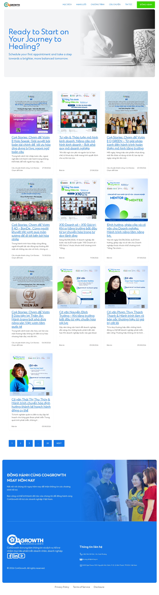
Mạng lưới (81, 4)
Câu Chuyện (114, 4)
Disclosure (99, 587)
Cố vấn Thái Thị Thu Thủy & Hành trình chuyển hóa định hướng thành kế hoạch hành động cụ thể (31, 405)
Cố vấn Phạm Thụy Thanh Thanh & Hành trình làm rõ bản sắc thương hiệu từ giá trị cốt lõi (125, 317)
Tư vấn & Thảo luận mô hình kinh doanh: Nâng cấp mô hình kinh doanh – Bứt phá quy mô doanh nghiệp (78, 143)
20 (48, 443)
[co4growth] (12, 4)
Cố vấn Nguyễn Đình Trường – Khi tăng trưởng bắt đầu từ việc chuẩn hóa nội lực (77, 317)
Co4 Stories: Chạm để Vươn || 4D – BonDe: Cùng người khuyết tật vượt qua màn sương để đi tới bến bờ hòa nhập (31, 232)
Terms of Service (81, 587)
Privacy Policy (62, 587)
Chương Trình (97, 4)
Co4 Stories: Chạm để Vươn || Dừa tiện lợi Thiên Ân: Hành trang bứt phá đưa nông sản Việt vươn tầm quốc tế (31, 319)
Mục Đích (67, 4)
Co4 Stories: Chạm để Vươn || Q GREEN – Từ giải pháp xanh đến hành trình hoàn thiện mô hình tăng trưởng (126, 143)
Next (59, 443)
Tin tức (128, 4)
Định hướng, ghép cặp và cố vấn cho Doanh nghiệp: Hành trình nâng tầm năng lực (126, 230)
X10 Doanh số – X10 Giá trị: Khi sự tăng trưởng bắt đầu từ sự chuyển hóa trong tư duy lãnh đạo (78, 230)
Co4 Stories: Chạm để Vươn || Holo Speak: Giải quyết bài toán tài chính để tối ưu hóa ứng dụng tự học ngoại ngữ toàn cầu (31, 145)
